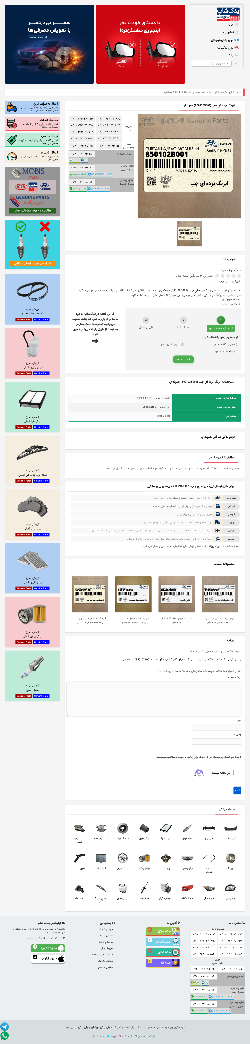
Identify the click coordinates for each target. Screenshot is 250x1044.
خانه (230, 25)
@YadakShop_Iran (100, 188)
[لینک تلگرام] (5, 1026)
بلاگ (230, 55)
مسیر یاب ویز (163, 942)
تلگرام (154, 1036)
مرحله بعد (183, 359)
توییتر (113, 1036)
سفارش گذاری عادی (170, 345)
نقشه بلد (166, 963)
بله (86, 160)
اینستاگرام (127, 1036)
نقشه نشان (164, 952)
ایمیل (237, 734)
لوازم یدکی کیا (225, 48)
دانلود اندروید (48, 948)
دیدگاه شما (234, 677)
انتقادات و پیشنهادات (102, 954)
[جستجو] (236, 63)
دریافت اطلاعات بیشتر (223, 351)
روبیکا (75, 160)
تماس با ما (228, 32)
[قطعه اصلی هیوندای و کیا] (140, 44)
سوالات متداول (105, 961)
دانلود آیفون (49, 958)
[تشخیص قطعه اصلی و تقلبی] (32, 244)
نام (238, 720)
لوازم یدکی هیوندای (222, 40)
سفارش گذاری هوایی (224, 345)
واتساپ (141, 1036)
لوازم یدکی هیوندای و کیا (221, 92)
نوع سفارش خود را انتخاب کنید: (220, 338)
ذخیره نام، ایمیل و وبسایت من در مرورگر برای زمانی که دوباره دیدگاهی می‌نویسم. (198, 757)
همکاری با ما (106, 936)
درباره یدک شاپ (105, 929)
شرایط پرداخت (105, 942)
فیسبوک (99, 1036)
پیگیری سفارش (105, 967)
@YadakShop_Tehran (101, 174)
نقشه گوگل (164, 931)
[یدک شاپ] (215, 14)
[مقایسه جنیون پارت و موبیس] (32, 191)
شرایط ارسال (107, 948)
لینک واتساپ (79, 174)
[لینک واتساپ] (5, 1035)
